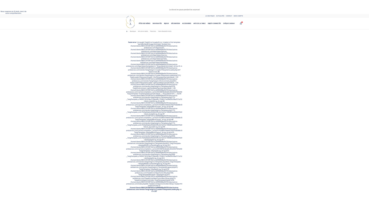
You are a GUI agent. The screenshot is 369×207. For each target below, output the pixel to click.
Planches (153, 31)
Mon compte (238, 16)
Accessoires (186, 23)
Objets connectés (214, 23)
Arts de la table (199, 23)
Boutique (133, 31)
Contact (229, 16)
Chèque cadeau (229, 23)
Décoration (175, 23)
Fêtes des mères (144, 23)
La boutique (210, 16)
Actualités (220, 16)
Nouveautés (157, 23)
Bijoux (166, 23)
